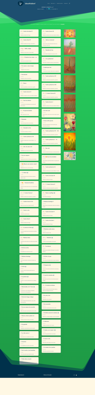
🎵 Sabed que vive (47, 67)
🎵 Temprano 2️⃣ (47, 265)
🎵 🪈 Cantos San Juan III (49, 175)
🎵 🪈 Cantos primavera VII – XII (51, 130)
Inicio (49, 3)
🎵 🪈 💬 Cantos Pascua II (49, 184)
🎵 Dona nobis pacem (48, 120)
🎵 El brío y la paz (47, 256)
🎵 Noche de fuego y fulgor (27, 296)
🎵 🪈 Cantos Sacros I (48, 101)
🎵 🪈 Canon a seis (25, 210)
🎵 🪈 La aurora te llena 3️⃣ (27, 227)
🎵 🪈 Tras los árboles (26, 100)
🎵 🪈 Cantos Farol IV (26, 39)
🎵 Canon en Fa (46, 338)
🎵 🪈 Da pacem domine (26, 110)
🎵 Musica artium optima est (27, 315)
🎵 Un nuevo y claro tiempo (27, 65)
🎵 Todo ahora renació (26, 358)
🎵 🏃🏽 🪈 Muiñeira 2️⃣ (48, 237)
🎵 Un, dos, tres (46, 295)
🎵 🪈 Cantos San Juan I (48, 220)
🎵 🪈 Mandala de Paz (48, 50)
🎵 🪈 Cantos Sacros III (48, 31)
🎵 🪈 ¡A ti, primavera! (48, 58)
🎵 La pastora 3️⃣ (24, 276)
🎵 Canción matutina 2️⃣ (48, 275)
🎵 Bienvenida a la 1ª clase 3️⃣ (28, 286)
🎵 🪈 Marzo (23, 83)
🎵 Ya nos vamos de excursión (28, 307)
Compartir (66, 3)
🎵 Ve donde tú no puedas (49, 347)
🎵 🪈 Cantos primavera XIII (49, 84)
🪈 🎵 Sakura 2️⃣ (24, 172)
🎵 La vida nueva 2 (25, 333)
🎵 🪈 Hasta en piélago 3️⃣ (49, 192)
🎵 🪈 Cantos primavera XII (27, 136)
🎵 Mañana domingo (25, 256)
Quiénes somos (60, 3)
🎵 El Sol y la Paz (25, 247)
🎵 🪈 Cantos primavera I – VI (50, 139)
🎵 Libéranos (46, 321)
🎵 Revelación (24, 74)
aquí (52, 7)
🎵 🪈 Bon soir (46, 148)
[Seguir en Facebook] (74, 375)
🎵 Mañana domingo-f (48, 201)
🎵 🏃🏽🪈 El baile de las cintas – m (29, 57)
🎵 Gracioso (23, 341)
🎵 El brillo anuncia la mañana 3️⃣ (51, 312)
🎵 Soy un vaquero (25, 155)
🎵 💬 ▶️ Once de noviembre (49, 156)
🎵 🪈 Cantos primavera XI (49, 167)
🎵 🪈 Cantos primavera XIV (49, 76)
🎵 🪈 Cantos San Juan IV (27, 31)
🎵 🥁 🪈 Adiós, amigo (26, 48)
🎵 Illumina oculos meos (49, 229)
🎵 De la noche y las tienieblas (28, 350)
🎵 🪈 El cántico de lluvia (49, 285)
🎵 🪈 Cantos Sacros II (26, 91)
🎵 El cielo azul (46, 110)
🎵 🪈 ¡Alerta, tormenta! (48, 39)
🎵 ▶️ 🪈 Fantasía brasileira (27, 182)
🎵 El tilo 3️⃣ (23, 266)
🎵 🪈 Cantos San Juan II (48, 211)
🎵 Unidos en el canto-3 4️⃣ (49, 330)
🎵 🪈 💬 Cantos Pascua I (26, 192)
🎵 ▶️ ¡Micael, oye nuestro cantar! (29, 164)
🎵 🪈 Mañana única (25, 237)
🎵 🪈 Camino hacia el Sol (27, 201)
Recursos (52, 3)
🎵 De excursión (46, 304)
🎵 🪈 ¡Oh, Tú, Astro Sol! (26, 146)
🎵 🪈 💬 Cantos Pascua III (49, 93)
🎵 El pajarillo (24, 324)
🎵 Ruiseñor (23, 119)
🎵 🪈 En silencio (47, 246)
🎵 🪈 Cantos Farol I (25, 218)
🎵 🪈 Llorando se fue (26, 127)
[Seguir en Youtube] (76, 375)
